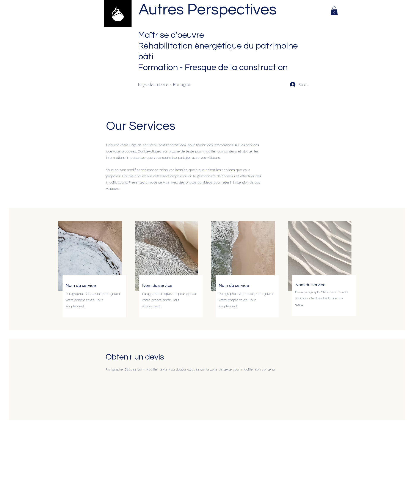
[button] (334, 10)
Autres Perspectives (208, 10)
